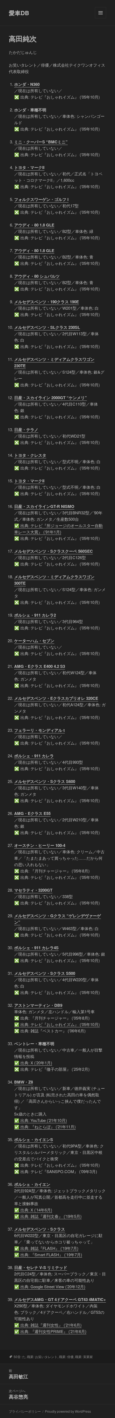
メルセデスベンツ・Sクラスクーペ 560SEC (53, 551)
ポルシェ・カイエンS (33, 1139)
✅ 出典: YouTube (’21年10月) (40, 1120)
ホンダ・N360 (27, 84)
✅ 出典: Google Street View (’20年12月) (49, 1286)
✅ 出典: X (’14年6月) (33, 1210)
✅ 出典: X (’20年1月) (33, 1062)
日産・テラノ (26, 430)
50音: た (19, 1356)
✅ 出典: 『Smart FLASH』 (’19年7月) (48, 1254)
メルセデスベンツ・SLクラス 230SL (47, 327)
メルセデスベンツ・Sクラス (39, 1229)
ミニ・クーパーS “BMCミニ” (41, 142)
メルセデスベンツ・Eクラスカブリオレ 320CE (56, 698)
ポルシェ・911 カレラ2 (35, 615)
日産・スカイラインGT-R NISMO (44, 506)
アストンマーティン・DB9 (38, 1005)
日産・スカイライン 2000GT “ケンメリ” (50, 398)
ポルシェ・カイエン (32, 1184)
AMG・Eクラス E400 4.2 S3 (39, 666)
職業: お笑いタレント (42, 1356)
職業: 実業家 (84, 1356)
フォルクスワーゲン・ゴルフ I (41, 199)
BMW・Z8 (23, 1082)
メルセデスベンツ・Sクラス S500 (44, 973)
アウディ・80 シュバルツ (37, 276)
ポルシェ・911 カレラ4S (36, 948)
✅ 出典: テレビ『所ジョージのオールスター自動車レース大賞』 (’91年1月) (58, 529)
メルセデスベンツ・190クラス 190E (46, 302)
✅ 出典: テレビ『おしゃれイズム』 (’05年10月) (57, 1024)
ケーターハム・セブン (34, 641)
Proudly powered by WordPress (68, 1411)
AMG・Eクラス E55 (32, 813)
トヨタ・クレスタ (30, 455)
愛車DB (19, 13)
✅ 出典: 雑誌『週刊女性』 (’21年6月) (48, 1325)
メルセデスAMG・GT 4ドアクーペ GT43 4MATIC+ (60, 1299)
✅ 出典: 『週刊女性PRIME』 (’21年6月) (50, 1331)
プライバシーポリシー (25, 1411)
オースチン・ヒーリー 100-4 (39, 845)
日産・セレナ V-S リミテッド (40, 1267)
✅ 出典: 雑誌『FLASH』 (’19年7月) (46, 1248)
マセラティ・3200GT (33, 890)
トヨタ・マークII (29, 167)
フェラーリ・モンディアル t (39, 730)
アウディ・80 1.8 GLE (34, 225)
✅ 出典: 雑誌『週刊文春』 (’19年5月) (48, 1216)
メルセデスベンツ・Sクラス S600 (44, 781)
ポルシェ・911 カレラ (34, 756)
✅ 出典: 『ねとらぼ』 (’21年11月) (45, 1126)
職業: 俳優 (66, 1356)
